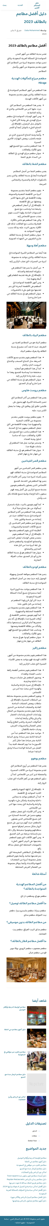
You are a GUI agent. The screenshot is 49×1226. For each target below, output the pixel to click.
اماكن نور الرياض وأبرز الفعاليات (16, 1098)
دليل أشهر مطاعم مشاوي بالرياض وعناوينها (29, 1201)
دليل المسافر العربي (17, 1219)
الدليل (34, 1131)
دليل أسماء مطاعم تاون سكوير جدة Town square (26, 1176)
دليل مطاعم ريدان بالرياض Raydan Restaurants (26, 1179)
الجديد (20, 5)
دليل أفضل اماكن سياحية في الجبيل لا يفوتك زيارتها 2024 (24, 1186)
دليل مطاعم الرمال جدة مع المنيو (15, 1076)
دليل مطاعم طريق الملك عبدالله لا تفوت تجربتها (27, 1183)
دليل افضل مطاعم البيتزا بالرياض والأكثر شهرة (28, 1197)
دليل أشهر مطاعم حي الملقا (14, 1029)
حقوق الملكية (20, 1222)
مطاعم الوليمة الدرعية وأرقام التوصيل (14, 1008)
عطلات (34, 1136)
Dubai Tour (32, 1141)
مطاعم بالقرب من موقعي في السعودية (14, 1053)
